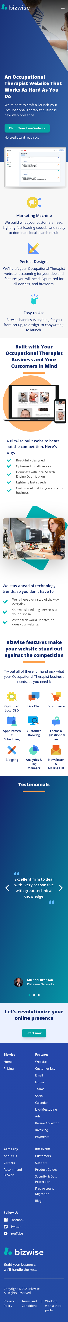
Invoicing (41, 1130)
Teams (39, 1089)
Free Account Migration (44, 1191)
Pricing (9, 1068)
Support (41, 1163)
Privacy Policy (9, 1303)
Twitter (16, 1227)
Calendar (41, 1103)
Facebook (17, 1220)
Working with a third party (53, 1305)
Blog (38, 1201)
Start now (34, 1033)
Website (41, 1062)
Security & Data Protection (46, 1179)
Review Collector (47, 1123)
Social (39, 1096)
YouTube (17, 1233)
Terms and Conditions (29, 1303)
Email (39, 1075)
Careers (9, 1163)
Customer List (45, 1068)
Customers (43, 1156)
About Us (10, 1156)
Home (8, 1062)
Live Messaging (46, 1109)
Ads (37, 1116)
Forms (39, 1082)
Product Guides (46, 1169)
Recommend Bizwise (13, 1172)
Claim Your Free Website (27, 128)
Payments (42, 1137)
